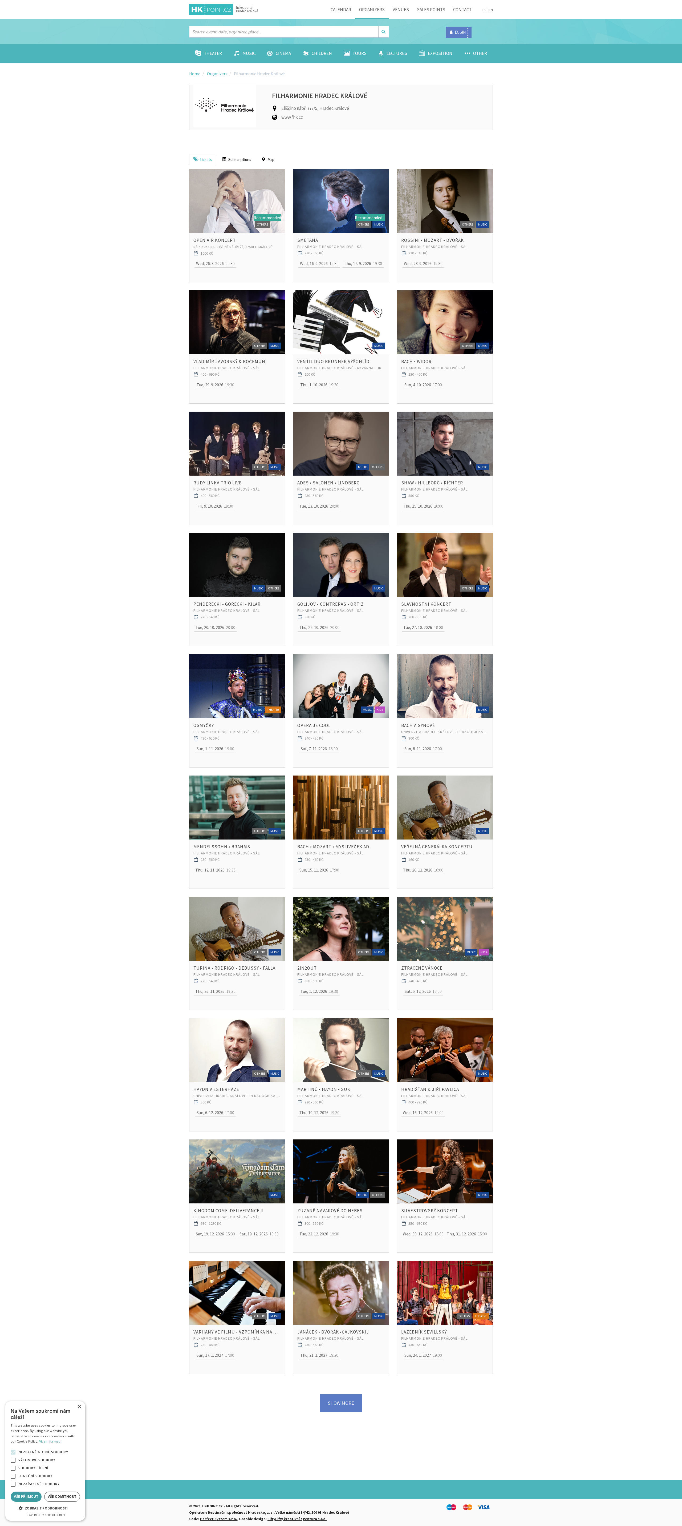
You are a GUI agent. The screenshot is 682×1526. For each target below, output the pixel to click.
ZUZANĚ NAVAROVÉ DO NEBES (330, 1211)
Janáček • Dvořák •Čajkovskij (333, 1332)
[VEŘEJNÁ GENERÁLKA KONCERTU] (445, 808)
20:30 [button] (215, 263)
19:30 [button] (319, 263)
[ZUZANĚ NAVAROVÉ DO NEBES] (341, 1171)
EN (491, 10)
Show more (341, 1403)
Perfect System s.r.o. (218, 1518)
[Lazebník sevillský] (445, 1293)
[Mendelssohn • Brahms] (237, 808)
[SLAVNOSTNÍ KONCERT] (445, 565)
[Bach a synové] (445, 686)
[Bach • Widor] (445, 322)
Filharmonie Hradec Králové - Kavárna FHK (339, 368)
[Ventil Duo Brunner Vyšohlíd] (341, 322)
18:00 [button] (423, 627)
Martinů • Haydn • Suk (323, 1089)
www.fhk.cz (292, 117)
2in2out (307, 968)
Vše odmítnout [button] (62, 1496)
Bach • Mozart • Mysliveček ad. (333, 847)
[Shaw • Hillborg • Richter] (445, 444)
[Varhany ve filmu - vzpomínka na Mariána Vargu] (237, 1293)
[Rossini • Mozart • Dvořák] (445, 201)
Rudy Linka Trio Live (217, 483)
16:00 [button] (319, 748)
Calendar (341, 10)
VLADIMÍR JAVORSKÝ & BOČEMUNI (230, 361)
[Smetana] (341, 201)
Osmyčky (203, 725)
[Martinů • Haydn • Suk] (341, 1050)
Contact (462, 10)
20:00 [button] (319, 506)
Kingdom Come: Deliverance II (228, 1211)
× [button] (79, 1407)
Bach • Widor (416, 361)
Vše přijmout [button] (26, 1496)
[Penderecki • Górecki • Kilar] (237, 565)
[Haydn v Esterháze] (237, 1050)
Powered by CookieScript (45, 1515)
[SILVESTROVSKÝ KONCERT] (445, 1171)
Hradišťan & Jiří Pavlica (430, 1089)
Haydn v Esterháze (216, 1089)
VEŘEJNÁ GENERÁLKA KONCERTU (437, 847)
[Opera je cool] (341, 686)
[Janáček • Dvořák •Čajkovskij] (341, 1293)
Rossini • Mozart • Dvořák (432, 240)
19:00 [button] (215, 748)
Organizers (372, 10)
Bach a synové (418, 725)
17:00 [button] (423, 384)
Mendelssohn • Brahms (221, 847)
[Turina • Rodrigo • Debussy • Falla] (237, 929)
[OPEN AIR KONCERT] (237, 201)
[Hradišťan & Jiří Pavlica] (445, 1050)
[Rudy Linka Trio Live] (237, 444)
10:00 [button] (423, 870)
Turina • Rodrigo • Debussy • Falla (234, 968)
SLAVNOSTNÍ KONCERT (426, 604)
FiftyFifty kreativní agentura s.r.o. (297, 1518)
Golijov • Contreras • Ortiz (330, 604)
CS (483, 10)
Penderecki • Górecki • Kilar (227, 604)
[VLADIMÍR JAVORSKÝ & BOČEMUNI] (237, 322)
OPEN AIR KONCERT (214, 240)
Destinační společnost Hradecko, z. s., (241, 1512)
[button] (45, 1508)
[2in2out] (341, 929)
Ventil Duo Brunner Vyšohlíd (333, 361)
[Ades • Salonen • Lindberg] (341, 444)
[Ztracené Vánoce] (445, 929)
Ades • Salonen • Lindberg (328, 483)
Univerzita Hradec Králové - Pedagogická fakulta (445, 731)
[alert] (45, 1461)
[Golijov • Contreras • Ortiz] (341, 565)
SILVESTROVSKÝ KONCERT (429, 1211)
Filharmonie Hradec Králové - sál (330, 246)
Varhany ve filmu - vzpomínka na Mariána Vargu (237, 1332)
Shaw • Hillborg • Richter (432, 483)
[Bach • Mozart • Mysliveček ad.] (341, 808)
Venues (401, 10)
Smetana (307, 240)
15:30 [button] (215, 1233)
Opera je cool (314, 725)
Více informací (50, 1441)
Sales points (431, 10)
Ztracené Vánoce (422, 968)
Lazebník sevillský (424, 1332)
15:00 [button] (467, 1233)
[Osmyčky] (237, 686)
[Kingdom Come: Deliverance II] (237, 1171)
